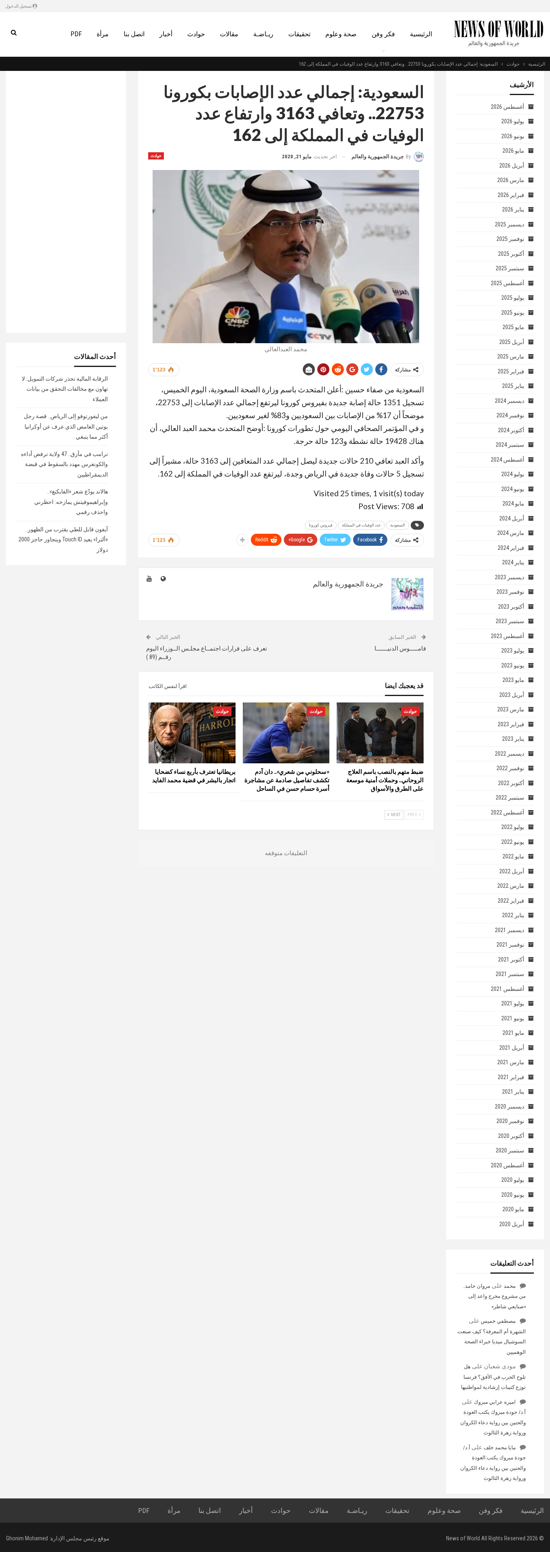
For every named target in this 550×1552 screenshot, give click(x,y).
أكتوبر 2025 (511, 254)
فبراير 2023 (511, 724)
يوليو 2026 (512, 121)
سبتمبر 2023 (510, 621)
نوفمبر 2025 (510, 239)
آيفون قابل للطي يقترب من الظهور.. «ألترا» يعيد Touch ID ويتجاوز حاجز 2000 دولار (63, 539)
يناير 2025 (513, 386)
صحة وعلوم (341, 34)
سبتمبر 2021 (510, 974)
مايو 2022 (513, 856)
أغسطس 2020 (507, 1165)
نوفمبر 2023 (510, 591)
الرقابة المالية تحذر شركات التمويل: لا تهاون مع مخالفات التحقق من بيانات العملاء (65, 388)
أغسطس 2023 (507, 636)
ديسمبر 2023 (509, 577)
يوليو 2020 (512, 1180)
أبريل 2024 (511, 518)
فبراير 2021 (511, 1077)
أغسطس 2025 (507, 283)
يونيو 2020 (512, 1194)
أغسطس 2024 (507, 459)
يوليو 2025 (512, 297)
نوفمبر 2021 (510, 944)
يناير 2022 (513, 915)
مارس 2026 (510, 180)
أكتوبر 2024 (511, 430)
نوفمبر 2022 (510, 768)
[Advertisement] (66, 202)
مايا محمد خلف (500, 1447)
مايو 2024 (513, 503)
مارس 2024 (510, 533)
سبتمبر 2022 (510, 797)
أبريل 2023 (511, 695)
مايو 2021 (513, 1033)
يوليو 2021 (512, 1003)
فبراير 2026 (511, 195)
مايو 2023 (513, 680)
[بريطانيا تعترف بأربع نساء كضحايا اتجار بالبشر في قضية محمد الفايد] (192, 732)
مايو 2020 (513, 1209)
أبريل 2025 (511, 342)
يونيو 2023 (512, 665)
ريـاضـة (263, 34)
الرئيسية (421, 34)
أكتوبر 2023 (511, 606)
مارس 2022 (510, 886)
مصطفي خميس (498, 1321)
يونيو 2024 (512, 489)
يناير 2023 (513, 739)
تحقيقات (299, 34)
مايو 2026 (513, 150)
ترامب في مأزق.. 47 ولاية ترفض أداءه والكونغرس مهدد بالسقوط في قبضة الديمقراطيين (64, 464)
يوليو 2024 (512, 474)
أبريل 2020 (511, 1224)
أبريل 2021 (511, 1047)
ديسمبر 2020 (509, 1106)
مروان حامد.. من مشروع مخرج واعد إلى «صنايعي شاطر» (494, 1296)
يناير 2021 (513, 1091)
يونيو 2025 (512, 312)
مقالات (229, 34)
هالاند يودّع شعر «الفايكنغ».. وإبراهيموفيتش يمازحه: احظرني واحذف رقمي (71, 501)
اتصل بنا (134, 34)
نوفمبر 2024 (510, 415)
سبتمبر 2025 (510, 268)
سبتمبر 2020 (510, 1150)
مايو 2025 (513, 327)
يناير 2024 (513, 562)
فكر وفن (383, 34)
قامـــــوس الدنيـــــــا (400, 648)
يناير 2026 (513, 209)
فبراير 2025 (511, 371)
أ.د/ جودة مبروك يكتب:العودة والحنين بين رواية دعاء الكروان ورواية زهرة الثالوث (493, 1422)
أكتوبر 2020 (511, 1136)
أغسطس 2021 (507, 989)
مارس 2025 (510, 356)
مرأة (103, 34)
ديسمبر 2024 (509, 401)
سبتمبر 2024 (510, 444)
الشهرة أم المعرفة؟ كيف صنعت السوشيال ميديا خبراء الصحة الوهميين (491, 1341)
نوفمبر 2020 (510, 1121)
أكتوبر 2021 (511, 959)
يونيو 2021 (512, 1018)
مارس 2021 (510, 1062)
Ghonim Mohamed (27, 1538)
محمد (510, 1286)
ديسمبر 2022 (509, 753)
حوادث (196, 34)
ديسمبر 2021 (509, 930)
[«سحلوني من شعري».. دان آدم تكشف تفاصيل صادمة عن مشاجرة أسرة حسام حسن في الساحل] (286, 732)
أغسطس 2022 (507, 812)
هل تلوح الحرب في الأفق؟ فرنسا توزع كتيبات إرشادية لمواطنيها (493, 1376)
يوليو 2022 (512, 827)
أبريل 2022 (511, 871)
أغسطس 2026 (507, 107)
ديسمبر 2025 (509, 224)
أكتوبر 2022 (511, 783)
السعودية (397, 525)
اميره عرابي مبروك (495, 1402)
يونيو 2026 (512, 136)
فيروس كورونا (321, 525)
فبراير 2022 (511, 900)
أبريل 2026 (511, 165)
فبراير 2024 (511, 548)
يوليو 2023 (512, 650)
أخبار (165, 34)
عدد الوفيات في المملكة (361, 525)
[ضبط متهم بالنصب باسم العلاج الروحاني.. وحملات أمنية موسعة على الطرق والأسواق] (380, 732)
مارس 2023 (510, 709)
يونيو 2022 (512, 842)
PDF (76, 34)
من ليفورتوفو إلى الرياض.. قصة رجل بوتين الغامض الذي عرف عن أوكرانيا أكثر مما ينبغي (66, 426)
